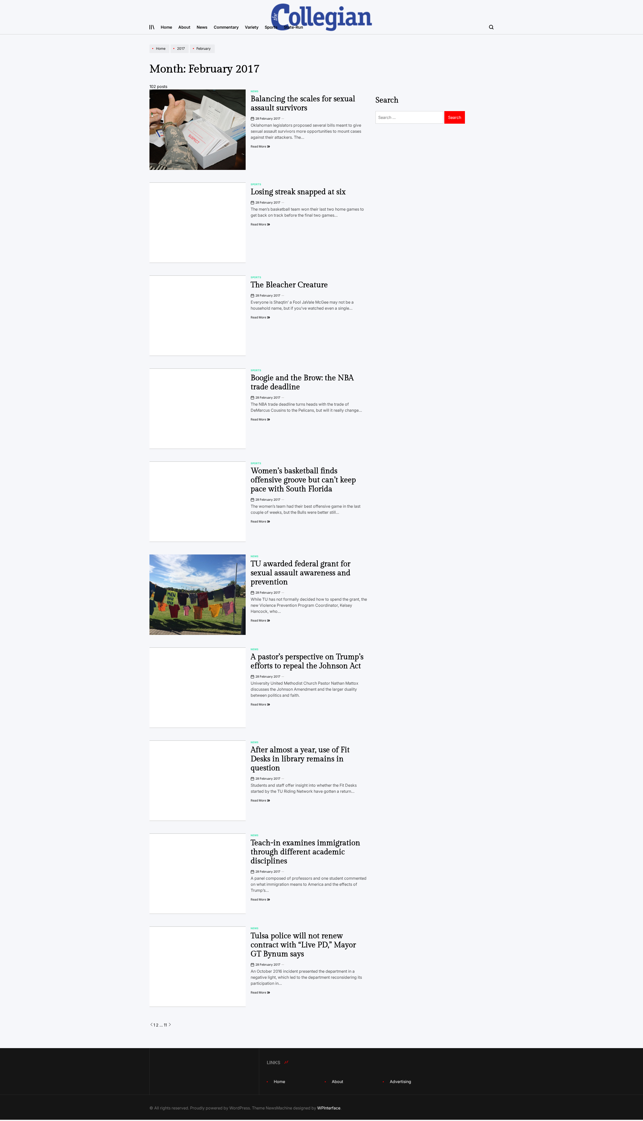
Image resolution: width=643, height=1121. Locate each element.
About (184, 27)
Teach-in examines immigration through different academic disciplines (305, 852)
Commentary (226, 27)
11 (165, 1024)
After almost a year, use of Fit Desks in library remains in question (300, 759)
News (202, 27)
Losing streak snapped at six (298, 192)
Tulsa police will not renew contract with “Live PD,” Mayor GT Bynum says (303, 945)
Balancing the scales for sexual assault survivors (303, 104)
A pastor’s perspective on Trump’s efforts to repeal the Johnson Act (307, 661)
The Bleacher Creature (289, 285)
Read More (259, 146)
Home (166, 27)
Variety (251, 27)
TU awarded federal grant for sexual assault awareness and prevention (300, 573)
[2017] (180, 53)
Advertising (400, 1081)
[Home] (160, 53)
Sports (271, 27)
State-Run (293, 27)
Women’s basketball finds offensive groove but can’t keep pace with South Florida (303, 480)
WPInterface (328, 1107)
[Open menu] (151, 27)
